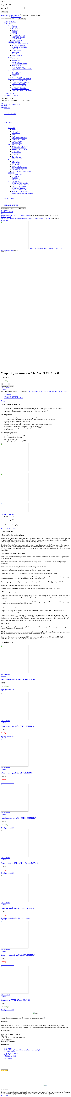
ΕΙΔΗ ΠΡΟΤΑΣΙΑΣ (14, 181)
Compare (3, 389)
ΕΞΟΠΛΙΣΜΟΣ (17, 38)
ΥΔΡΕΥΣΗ (15, 59)
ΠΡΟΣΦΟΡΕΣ (53, 391)
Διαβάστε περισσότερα (7, 736)
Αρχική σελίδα (5, 215)
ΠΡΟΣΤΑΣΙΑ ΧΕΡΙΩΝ (19, 84)
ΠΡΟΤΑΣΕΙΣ (63, 391)
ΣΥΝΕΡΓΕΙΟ (16, 33)
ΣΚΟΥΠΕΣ (15, 52)
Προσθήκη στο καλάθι (7, 386)
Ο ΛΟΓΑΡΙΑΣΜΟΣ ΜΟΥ (12, 104)
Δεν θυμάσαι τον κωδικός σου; (10, 15)
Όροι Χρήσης (8, 1048)
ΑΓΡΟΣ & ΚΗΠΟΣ (14, 42)
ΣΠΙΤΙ (10, 57)
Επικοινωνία (8, 1058)
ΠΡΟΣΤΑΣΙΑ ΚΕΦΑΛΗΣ (20, 80)
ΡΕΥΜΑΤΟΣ (16, 28)
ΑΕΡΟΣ (14, 27)
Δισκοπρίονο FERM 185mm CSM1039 (15, 1000)
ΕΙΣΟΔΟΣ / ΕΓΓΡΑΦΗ (11, 95)
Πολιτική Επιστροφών (11, 1053)
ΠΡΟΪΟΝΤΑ (8, 23)
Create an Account (16, 17)
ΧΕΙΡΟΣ (14, 32)
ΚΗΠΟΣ (14, 54)
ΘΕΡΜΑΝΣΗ (16, 60)
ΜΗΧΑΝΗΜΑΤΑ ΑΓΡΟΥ (20, 43)
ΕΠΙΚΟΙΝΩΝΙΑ (9, 198)
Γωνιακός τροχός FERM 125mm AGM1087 (17, 908)
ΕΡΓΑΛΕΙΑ (11, 25)
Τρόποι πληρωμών (10, 1056)
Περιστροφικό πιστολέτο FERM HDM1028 (17, 726)
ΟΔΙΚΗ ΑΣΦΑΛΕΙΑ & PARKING (22, 90)
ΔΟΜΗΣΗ (11, 70)
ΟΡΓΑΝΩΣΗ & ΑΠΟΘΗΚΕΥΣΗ (22, 69)
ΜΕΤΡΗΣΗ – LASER (18, 37)
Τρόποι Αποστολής (10, 1055)
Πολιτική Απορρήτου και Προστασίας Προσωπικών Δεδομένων (23, 1050)
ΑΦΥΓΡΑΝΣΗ (16, 65)
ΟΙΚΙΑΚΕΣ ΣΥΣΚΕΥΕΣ (19, 64)
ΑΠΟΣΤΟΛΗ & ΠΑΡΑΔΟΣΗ (13, 398)
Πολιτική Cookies (9, 1051)
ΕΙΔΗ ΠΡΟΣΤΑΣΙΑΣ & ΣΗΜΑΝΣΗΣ (19, 79)
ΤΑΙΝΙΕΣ (15, 75)
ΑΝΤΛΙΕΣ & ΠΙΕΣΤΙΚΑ (19, 47)
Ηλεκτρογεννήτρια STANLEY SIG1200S (16, 773)
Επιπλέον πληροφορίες (11, 396)
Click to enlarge (5, 368)
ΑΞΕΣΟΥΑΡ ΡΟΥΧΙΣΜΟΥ (20, 89)
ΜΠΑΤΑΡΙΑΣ (16, 30)
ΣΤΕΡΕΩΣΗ (15, 74)
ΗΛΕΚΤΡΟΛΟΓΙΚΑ (18, 67)
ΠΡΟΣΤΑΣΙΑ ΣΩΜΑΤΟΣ (19, 85)
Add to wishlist (5, 388)
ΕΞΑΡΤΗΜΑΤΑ (17, 40)
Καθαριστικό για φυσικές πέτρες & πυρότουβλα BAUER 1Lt (33, 218)
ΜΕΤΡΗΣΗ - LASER (18, 139)
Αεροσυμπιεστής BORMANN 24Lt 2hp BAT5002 (19, 863)
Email (3, 1066)
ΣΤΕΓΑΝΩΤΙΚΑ (17, 72)
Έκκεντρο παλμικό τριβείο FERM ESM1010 (18, 955)
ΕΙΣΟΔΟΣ (4, 11)
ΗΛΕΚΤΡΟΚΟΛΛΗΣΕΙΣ (19, 35)
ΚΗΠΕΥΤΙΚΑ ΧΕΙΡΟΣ (19, 45)
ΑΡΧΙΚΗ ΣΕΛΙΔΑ (10, 22)
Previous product (6, 217)
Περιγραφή (7, 394)
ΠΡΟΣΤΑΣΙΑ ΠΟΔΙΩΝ (19, 87)
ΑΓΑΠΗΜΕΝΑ (9, 93)
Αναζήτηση (22, 18)
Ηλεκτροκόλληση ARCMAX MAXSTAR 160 (18, 679)
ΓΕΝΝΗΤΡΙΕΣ (16, 50)
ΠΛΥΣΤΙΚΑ (15, 49)
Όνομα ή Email (6, 5)
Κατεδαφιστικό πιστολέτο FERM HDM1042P (18, 818)
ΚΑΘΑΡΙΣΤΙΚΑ (17, 77)
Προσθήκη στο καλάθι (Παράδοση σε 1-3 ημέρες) (15, 918)
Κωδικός (4, 8)
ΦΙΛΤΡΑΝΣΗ (16, 62)
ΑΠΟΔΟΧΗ (4, 1095)
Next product (4, 220)
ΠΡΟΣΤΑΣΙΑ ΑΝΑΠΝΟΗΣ (20, 82)
